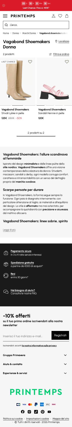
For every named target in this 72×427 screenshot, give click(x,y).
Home (6, 33)
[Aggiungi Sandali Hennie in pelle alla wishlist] (67, 61)
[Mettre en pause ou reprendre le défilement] (3, 5)
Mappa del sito (60, 418)
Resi (13, 273)
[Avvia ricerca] (6, 25)
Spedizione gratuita (22, 262)
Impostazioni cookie (37, 418)
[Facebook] (22, 412)
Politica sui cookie (13, 418)
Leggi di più (9, 229)
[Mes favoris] (60, 16)
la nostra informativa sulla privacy (39, 345)
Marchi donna (29, 33)
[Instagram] (29, 412)
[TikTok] (36, 412)
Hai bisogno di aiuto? (23, 290)
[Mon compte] (53, 16)
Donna (16, 33)
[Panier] (67, 16)
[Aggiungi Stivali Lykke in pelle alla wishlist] (30, 61)
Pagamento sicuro (21, 251)
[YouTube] (49, 412)
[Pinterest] (42, 412)
